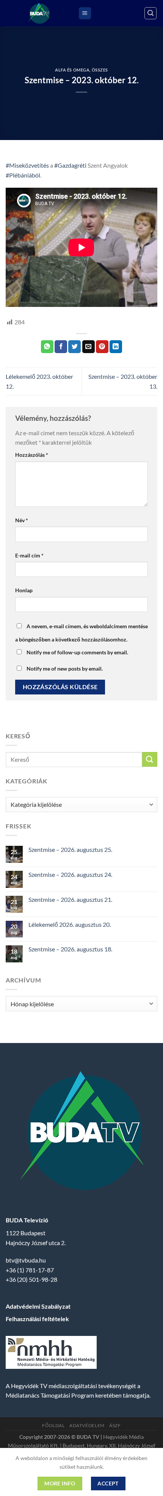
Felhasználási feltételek (37, 1318)
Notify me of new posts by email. (65, 668)
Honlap (24, 590)
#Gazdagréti (70, 165)
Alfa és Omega (72, 69)
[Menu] (85, 13)
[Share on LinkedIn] (116, 346)
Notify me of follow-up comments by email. (77, 652)
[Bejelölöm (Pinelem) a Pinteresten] (102, 346)
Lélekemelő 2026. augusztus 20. (69, 924)
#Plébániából (23, 175)
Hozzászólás (31, 454)
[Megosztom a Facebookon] (61, 346)
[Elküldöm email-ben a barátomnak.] (88, 346)
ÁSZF (115, 1425)
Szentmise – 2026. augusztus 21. (70, 899)
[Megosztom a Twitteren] (74, 346)
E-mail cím (29, 555)
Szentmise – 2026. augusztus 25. (70, 849)
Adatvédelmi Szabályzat (38, 1306)
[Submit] (149, 759)
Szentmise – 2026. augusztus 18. (70, 949)
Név (21, 520)
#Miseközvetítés (27, 165)
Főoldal (53, 1425)
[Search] (150, 13)
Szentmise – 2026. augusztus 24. (70, 874)
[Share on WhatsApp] (47, 346)
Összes (100, 69)
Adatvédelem (87, 1425)
